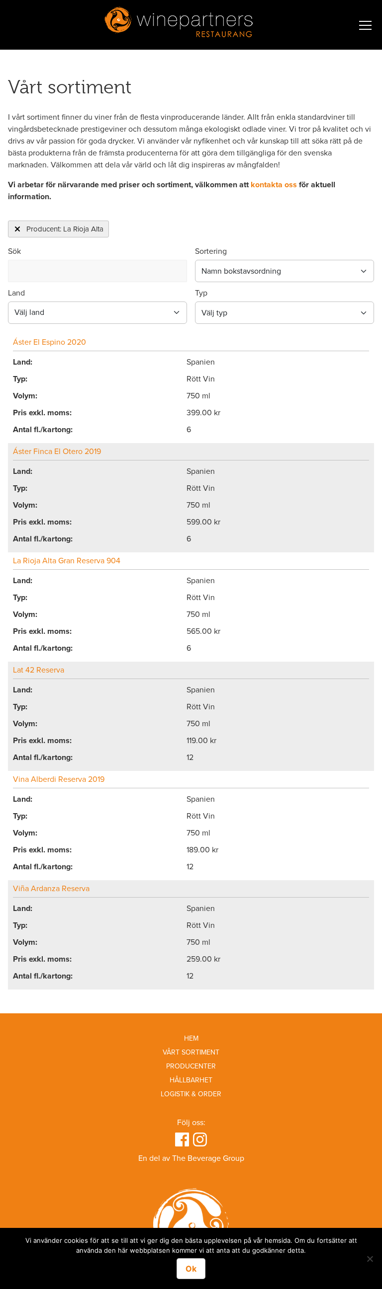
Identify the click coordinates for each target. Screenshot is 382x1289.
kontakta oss (274, 185)
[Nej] (370, 1259)
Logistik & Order (191, 1094)
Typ (201, 293)
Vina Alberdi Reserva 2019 (58, 779)
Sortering (211, 251)
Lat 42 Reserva (38, 670)
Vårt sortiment (191, 1052)
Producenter (191, 1066)
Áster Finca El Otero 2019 (57, 451)
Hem (191, 1038)
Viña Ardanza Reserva (51, 889)
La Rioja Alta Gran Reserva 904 (66, 561)
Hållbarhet (191, 1080)
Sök (14, 251)
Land (16, 293)
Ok (191, 1269)
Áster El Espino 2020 (49, 342)
